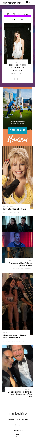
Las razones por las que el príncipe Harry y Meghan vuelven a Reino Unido (20, 394)
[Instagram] (19, 425)
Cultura (17, 62)
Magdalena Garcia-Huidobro (21, 269)
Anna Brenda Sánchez (11, 212)
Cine (30, 260)
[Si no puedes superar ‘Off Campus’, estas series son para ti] (17, 304)
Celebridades (8, 206)
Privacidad (10, 419)
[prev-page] (15, 79)
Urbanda (17, 437)
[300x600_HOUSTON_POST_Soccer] (17, 145)
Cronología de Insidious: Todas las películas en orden (20, 264)
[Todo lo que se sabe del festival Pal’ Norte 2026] (17, 43)
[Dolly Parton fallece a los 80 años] (17, 177)
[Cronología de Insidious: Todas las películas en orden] (17, 239)
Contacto (25, 419)
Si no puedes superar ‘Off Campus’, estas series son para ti (15, 336)
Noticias (18, 419)
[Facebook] (15, 425)
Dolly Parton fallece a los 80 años (14, 209)
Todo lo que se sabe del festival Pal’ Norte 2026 (17, 67)
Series (5, 332)
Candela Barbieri (17, 74)
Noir (17, 434)
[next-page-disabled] (19, 79)
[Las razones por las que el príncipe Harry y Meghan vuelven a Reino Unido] (17, 368)
